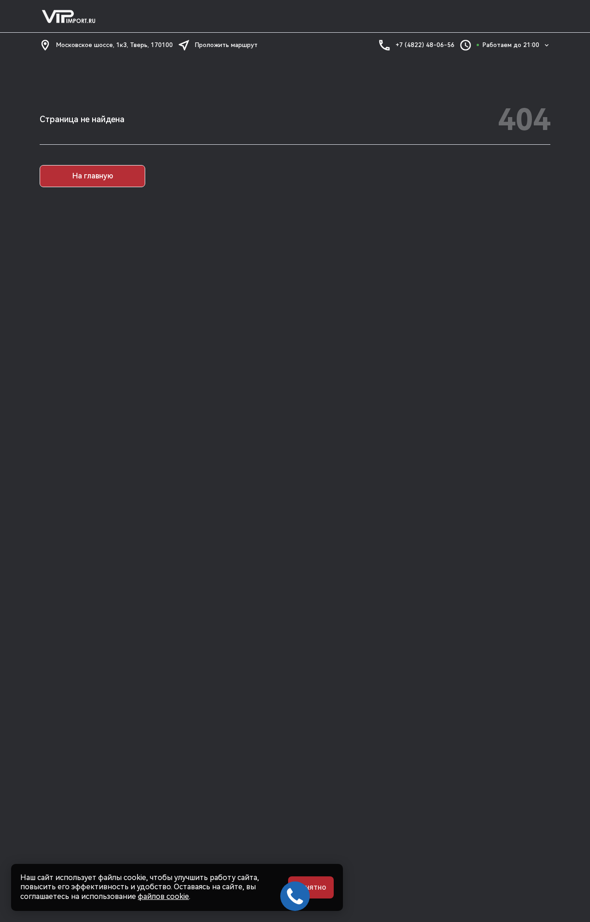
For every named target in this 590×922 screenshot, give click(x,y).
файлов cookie (163, 896)
